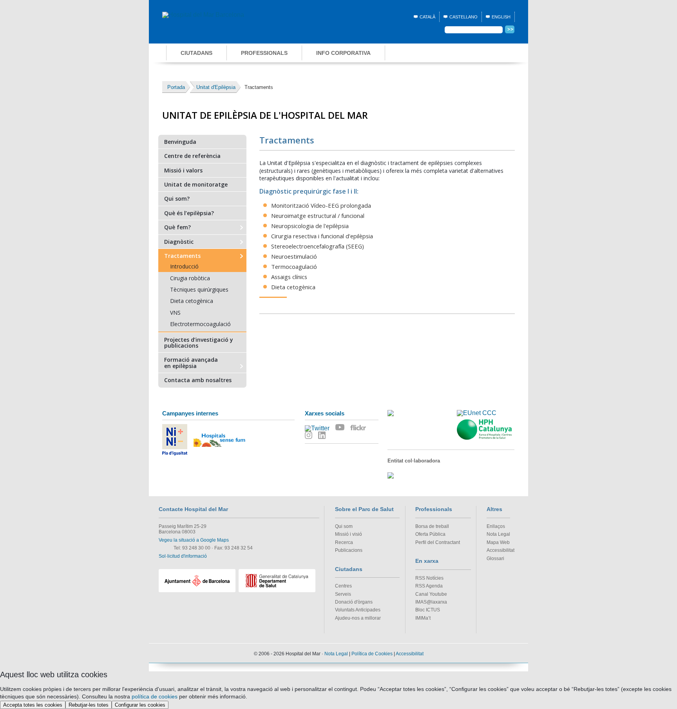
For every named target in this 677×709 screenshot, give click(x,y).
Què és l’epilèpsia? (189, 212)
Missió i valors (183, 170)
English (501, 17)
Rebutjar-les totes (89, 705)
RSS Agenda (429, 586)
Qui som (344, 526)
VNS (175, 313)
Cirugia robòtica (190, 278)
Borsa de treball (432, 526)
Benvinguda (180, 141)
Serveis (343, 594)
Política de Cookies (372, 653)
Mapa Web (498, 542)
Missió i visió (348, 534)
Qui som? (177, 198)
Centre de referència (192, 155)
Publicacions (348, 550)
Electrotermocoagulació (200, 324)
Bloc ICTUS (427, 610)
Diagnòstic (179, 241)
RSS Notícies (429, 578)
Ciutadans (196, 53)
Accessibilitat (500, 550)
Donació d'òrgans (354, 602)
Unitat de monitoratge (196, 184)
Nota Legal (498, 534)
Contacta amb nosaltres (198, 379)
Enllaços (496, 526)
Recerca (344, 542)
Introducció (184, 266)
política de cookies (154, 696)
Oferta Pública (430, 534)
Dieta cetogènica (191, 301)
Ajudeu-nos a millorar (358, 618)
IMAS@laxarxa (431, 602)
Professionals (264, 53)
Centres (343, 586)
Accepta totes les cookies (32, 705)
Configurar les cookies (140, 705)
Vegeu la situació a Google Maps (194, 540)
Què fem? (177, 226)
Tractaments (182, 255)
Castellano (463, 17)
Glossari (495, 558)
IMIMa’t (423, 618)
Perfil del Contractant (437, 542)
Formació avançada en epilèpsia (191, 362)
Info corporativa (343, 53)
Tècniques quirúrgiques (199, 289)
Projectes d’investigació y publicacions (198, 342)
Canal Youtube (431, 594)
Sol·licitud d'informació (183, 556)
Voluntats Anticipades (357, 610)
